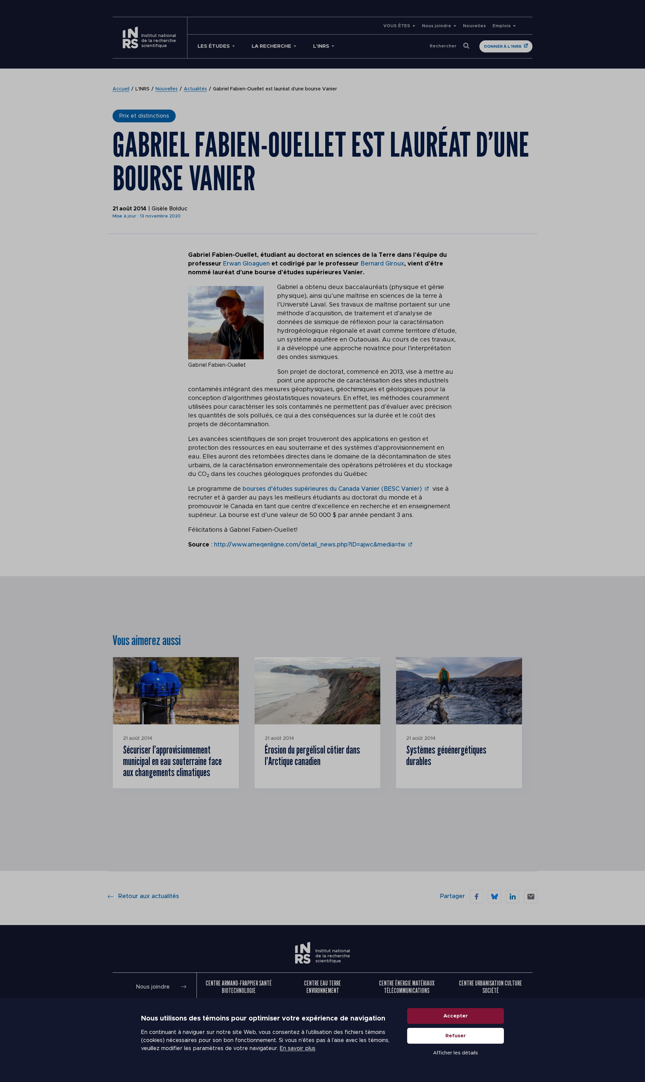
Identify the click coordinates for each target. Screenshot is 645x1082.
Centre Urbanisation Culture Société (490, 987)
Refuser (455, 1035)
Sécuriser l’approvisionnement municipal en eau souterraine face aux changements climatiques (172, 760)
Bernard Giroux (382, 264)
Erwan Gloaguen (246, 264)
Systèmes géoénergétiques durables (446, 755)
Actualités (195, 89)
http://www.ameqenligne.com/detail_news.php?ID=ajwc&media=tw (309, 545)
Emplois (501, 26)
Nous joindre (436, 26)
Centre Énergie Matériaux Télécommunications (406, 987)
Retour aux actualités (148, 896)
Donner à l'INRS (502, 46)
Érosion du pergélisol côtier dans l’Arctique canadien (312, 755)
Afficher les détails (455, 1052)
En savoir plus (297, 1048)
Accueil (121, 89)
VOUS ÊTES (396, 26)
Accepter (455, 1015)
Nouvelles (474, 26)
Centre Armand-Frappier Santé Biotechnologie (239, 987)
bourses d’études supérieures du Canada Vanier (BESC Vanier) (332, 489)
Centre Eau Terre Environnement (322, 987)
